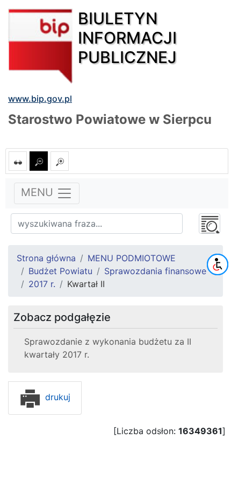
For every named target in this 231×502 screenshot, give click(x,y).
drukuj (56, 397)
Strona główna (46, 258)
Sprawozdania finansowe (155, 271)
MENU (38, 192)
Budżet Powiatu (60, 271)
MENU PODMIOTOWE (132, 258)
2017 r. (41, 283)
